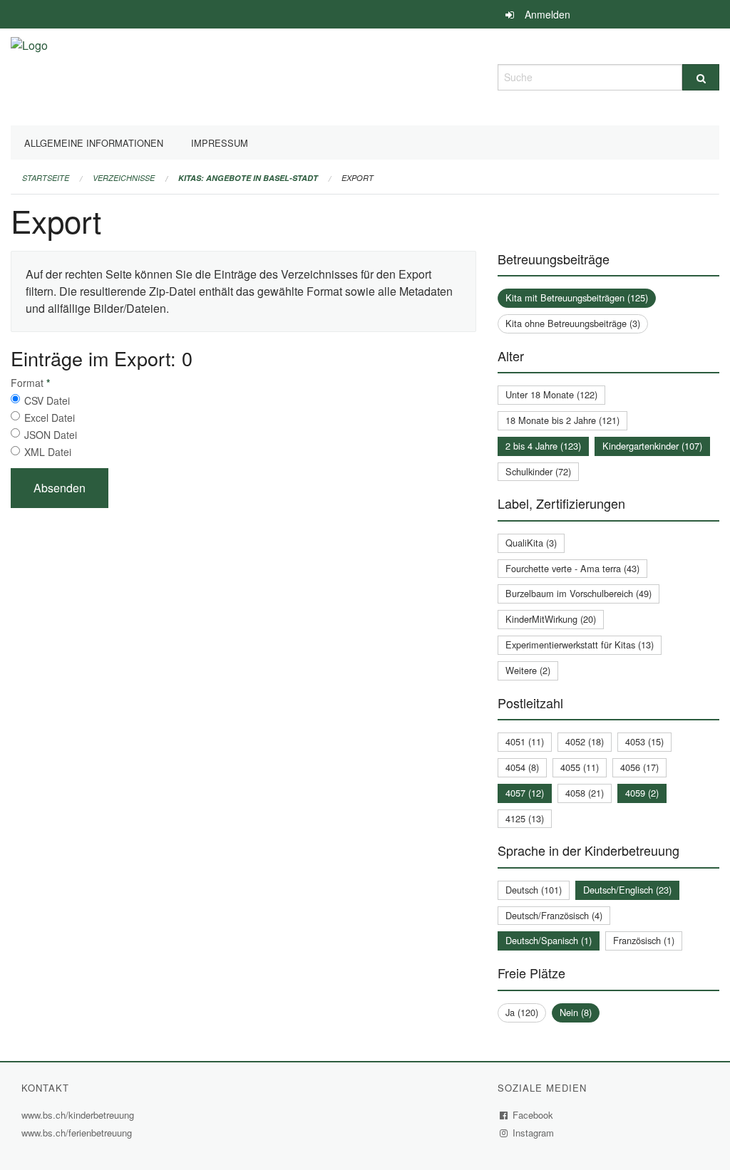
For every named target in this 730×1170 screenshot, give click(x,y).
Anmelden (547, 14)
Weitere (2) (527, 670)
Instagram (533, 1132)
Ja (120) (521, 1012)
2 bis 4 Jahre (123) (543, 445)
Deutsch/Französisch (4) (553, 915)
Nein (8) (576, 1012)
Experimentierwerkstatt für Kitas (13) (579, 644)
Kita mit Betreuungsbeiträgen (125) (576, 297)
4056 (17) (639, 767)
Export (357, 177)
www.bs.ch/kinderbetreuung (79, 1115)
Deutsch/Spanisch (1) (548, 940)
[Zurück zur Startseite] (29, 75)
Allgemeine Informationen (93, 143)
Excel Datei (49, 417)
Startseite (45, 177)
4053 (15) (644, 741)
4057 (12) (524, 792)
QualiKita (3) (531, 542)
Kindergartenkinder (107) (652, 445)
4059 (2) (642, 792)
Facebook (533, 1115)
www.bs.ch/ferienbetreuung (78, 1132)
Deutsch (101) (533, 889)
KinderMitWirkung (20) (550, 619)
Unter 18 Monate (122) (551, 394)
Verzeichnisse (124, 177)
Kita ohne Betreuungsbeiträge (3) (572, 323)
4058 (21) (584, 792)
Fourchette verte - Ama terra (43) (572, 568)
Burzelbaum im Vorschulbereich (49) (578, 593)
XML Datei (47, 452)
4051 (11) (524, 741)
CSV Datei (47, 400)
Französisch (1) (643, 940)
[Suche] (700, 77)
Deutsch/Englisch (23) (627, 889)
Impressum (219, 143)
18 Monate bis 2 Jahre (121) (562, 420)
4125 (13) (524, 818)
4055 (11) (579, 767)
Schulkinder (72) (538, 471)
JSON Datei (50, 435)
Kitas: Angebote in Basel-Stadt (248, 177)
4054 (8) (522, 767)
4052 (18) (584, 741)
